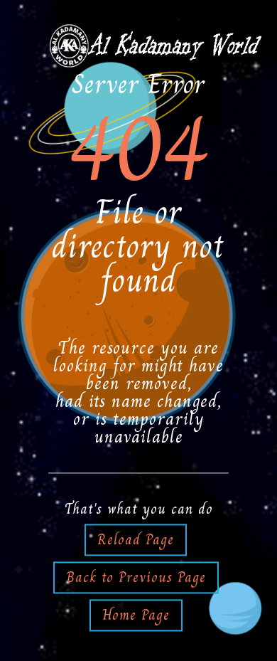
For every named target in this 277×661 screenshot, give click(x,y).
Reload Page (135, 539)
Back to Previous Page (136, 577)
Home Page (136, 614)
